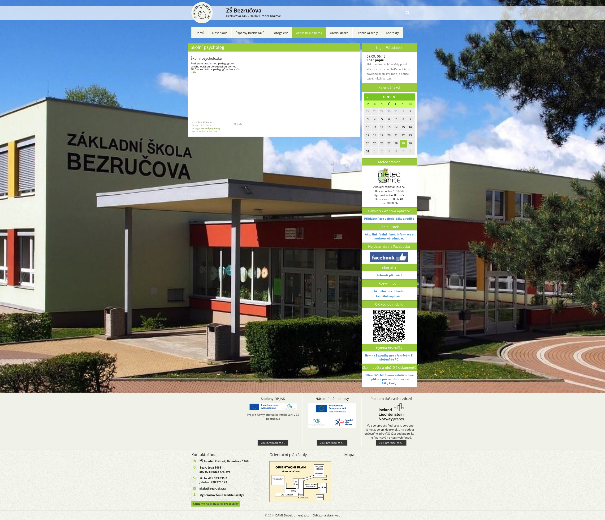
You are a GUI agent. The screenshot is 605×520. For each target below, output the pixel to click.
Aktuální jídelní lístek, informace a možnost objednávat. (389, 236)
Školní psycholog (211, 128)
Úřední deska (339, 33)
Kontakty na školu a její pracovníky (215, 503)
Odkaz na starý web (326, 515)
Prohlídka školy (367, 33)
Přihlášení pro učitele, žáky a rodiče (389, 219)
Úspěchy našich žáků (249, 33)
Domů (199, 33)
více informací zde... (216, 443)
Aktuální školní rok (309, 33)
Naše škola (219, 33)
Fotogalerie (280, 33)
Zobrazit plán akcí (389, 275)
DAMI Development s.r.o (292, 515)
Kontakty (392, 33)
